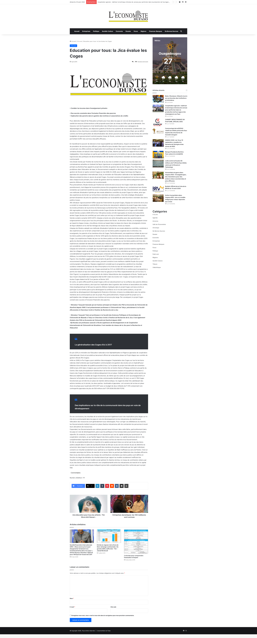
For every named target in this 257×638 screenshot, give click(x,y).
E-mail (72, 607)
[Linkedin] (97, 486)
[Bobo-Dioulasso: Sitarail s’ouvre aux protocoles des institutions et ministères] (158, 99)
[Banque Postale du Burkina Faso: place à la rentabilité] (158, 154)
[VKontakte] (117, 486)
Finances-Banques (155, 31)
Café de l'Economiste (159, 224)
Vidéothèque (157, 267)
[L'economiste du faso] (128, 15)
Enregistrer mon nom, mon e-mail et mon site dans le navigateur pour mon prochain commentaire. (102, 615)
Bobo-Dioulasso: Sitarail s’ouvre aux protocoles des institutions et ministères (176, 98)
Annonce (155, 221)
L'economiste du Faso (104, 630)
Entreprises (86, 31)
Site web (113, 607)
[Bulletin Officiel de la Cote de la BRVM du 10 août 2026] (158, 189)
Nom (72, 598)
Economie (119, 31)
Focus (136, 31)
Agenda (155, 218)
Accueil (76, 31)
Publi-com (156, 254)
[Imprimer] (126, 486)
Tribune (155, 264)
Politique (96, 31)
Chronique (156, 227)
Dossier (128, 31)
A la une (79, 41)
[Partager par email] (122, 486)
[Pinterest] (107, 486)
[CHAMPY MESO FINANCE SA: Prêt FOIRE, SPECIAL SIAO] (158, 122)
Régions (143, 31)
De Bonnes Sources (171, 31)
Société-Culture (107, 31)
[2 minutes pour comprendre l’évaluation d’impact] (136, 541)
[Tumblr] (102, 486)
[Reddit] (112, 486)
